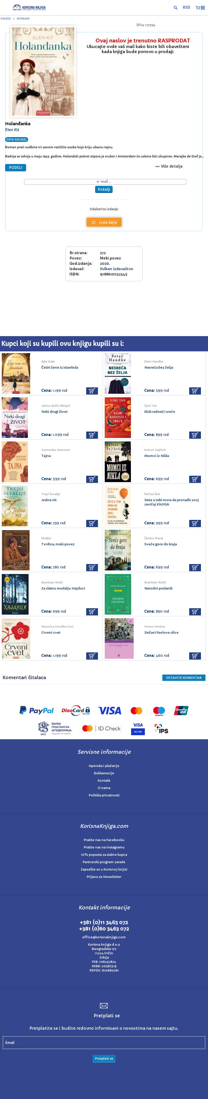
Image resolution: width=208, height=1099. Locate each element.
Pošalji (104, 189)
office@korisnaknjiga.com (104, 937)
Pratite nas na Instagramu (104, 847)
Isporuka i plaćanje (104, 766)
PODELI (15, 168)
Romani (23, 18)
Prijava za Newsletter (104, 877)
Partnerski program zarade (104, 862)
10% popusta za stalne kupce (104, 854)
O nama (104, 788)
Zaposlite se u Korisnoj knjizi (104, 869)
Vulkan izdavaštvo (116, 269)
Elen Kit (12, 129)
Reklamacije (104, 773)
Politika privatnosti (104, 795)
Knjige (6, 18)
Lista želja (108, 222)
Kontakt (104, 780)
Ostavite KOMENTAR (184, 678)
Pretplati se (104, 1058)
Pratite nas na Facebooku (104, 840)
